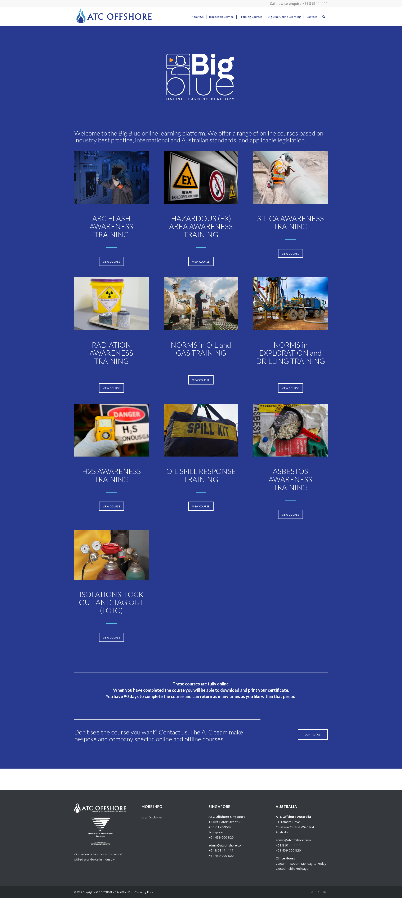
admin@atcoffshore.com (226, 845)
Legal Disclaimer (152, 817)
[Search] (324, 16)
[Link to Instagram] (312, 892)
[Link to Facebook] (318, 892)
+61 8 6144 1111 (315, 3)
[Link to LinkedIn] (324, 892)
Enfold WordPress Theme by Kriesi (134, 892)
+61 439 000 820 (221, 837)
